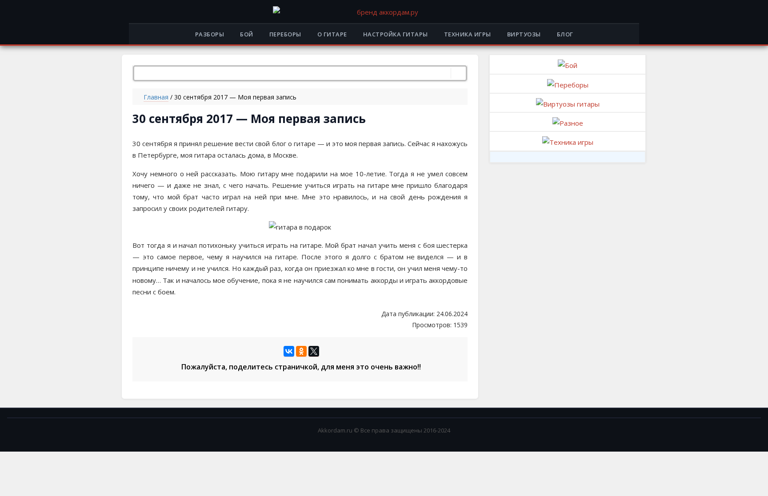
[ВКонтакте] (289, 351)
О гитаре (332, 34)
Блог (565, 34)
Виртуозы (524, 34)
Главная (156, 97)
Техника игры (467, 34)
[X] (313, 351)
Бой (246, 34)
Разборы (209, 34)
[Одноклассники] (301, 351)
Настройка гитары (395, 34)
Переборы (285, 34)
